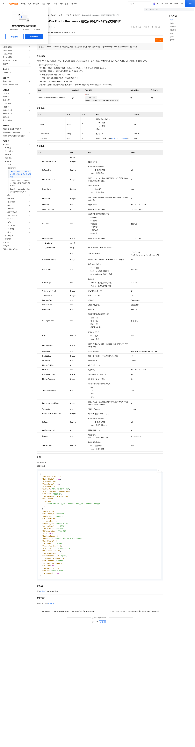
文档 (166, 4)
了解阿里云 (74, 3)
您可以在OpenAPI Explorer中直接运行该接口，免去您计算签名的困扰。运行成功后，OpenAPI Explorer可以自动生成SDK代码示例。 (88, 47)
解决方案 (36, 3)
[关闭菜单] (3, 3)
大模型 (23, 3)
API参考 (61, 15)
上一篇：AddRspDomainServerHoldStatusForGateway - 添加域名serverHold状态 (68, 611)
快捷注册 (14, 36)
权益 (43, 3)
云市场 (55, 3)
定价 (48, 3)
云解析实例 (76, 15)
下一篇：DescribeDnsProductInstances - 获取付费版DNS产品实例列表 (134, 611)
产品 (29, 3)
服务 (66, 3)
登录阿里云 (34, 36)
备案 (171, 4)
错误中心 (43, 591)
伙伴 (61, 3)
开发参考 (53, 15)
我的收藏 (157, 27)
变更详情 (51, 603)
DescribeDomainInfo (119, 138)
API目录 (68, 15)
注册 (182, 4)
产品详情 (146, 27)
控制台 (176, 4)
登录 (190, 4)
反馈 (103, 622)
